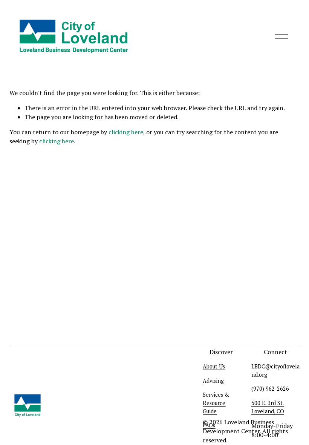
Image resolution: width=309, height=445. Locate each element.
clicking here (126, 132)
